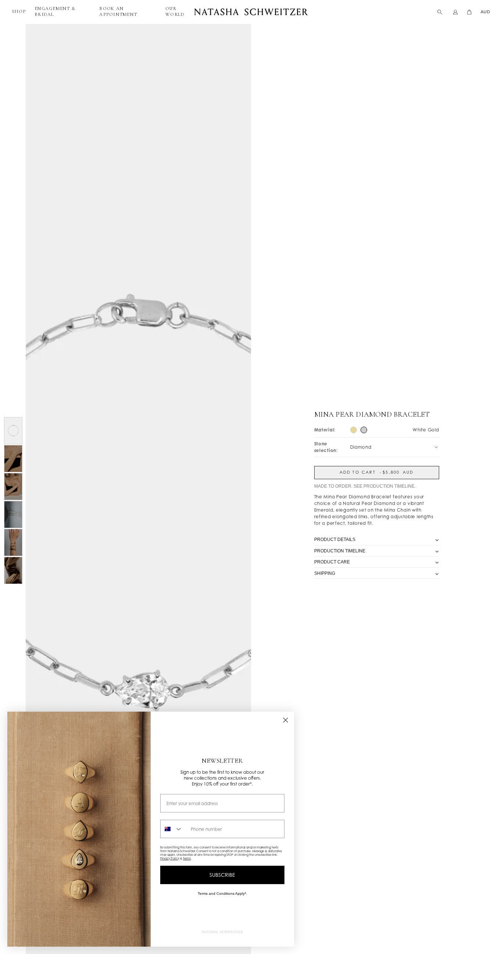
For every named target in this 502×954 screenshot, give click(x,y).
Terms (187, 858)
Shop (19, 11)
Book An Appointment (118, 11)
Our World (174, 11)
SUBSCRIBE (222, 875)
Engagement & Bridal (55, 11)
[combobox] (174, 829)
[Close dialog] (285, 720)
